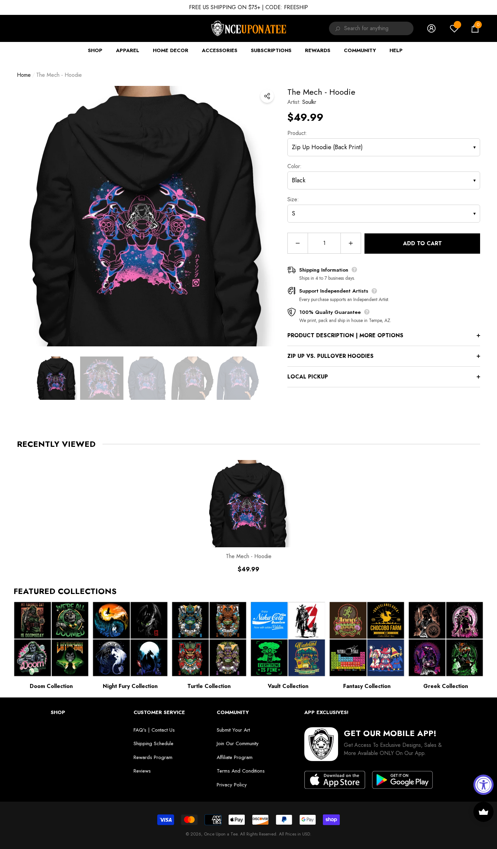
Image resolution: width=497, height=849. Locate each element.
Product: (297, 133)
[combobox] (378, 28)
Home (24, 75)
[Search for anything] (336, 28)
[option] (147, 216)
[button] (475, 28)
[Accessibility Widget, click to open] (483, 785)
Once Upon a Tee (220, 834)
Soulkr (309, 102)
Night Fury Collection (130, 686)
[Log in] (431, 28)
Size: (293, 199)
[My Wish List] (454, 28)
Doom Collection (51, 686)
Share (267, 96)
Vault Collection (288, 686)
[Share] (267, 96)
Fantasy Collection (366, 686)
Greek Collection (445, 686)
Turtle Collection (209, 686)
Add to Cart (422, 243)
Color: (294, 166)
